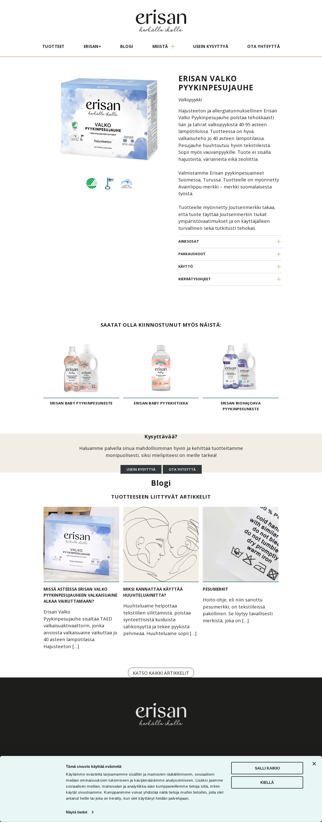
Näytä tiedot (76, 812)
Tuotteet (53, 46)
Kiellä (267, 782)
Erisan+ (92, 46)
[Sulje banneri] (314, 764)
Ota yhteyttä (263, 46)
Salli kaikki (267, 768)
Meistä (160, 46)
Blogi (126, 46)
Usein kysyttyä (210, 46)
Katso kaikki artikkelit (161, 673)
